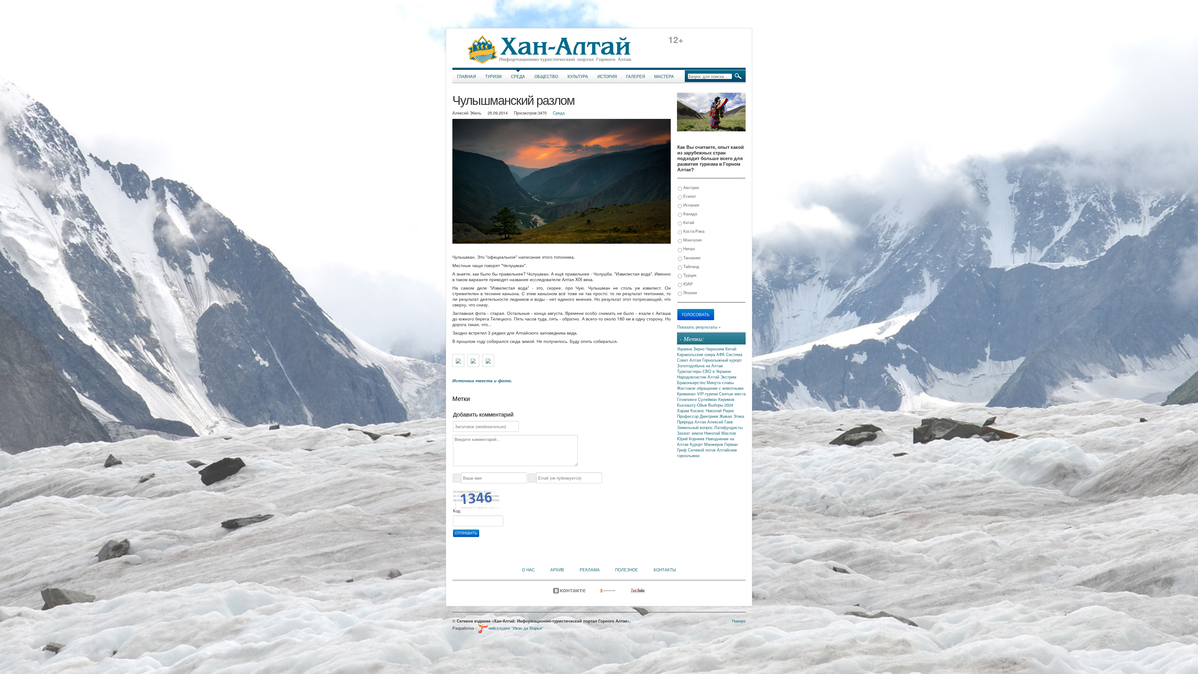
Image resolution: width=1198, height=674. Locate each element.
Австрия (690, 187)
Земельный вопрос (695, 427)
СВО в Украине (717, 371)
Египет (689, 196)
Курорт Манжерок (707, 444)
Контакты (665, 570)
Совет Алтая (689, 360)
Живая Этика (731, 416)
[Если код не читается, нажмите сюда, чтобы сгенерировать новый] (476, 498)
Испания (690, 205)
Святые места (732, 394)
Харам (683, 410)
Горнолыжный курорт (722, 360)
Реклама (590, 570)
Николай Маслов (720, 433)
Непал (688, 249)
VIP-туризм (708, 394)
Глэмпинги (687, 399)
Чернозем (715, 349)
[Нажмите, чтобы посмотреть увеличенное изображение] (458, 360)
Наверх (739, 621)
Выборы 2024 (720, 405)
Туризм (493, 76)
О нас (528, 570)
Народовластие (692, 377)
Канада (689, 214)
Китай (688, 222)
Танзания (691, 258)
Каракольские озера (696, 354)
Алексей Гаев (720, 422)
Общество (546, 76)
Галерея (635, 76)
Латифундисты (728, 427)
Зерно (699, 349)
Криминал (687, 394)
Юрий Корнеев (691, 439)
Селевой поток (702, 450)
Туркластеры (690, 371)
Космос (698, 410)
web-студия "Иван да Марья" (516, 628)
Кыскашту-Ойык (692, 405)
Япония (689, 292)
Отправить (466, 533)
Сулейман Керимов (716, 399)
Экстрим (728, 377)
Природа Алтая (692, 422)
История (607, 76)
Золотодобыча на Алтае (700, 366)
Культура (577, 76)
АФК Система (729, 354)
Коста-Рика (693, 231)
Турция (689, 275)
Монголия (692, 240)
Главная (466, 76)
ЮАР (687, 284)
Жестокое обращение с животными (710, 388)
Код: (457, 511)
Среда (518, 76)
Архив (557, 570)
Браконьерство (692, 382)
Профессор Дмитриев (698, 416)
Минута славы (720, 382)
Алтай (714, 377)
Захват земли (690, 433)
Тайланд (690, 266)
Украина (685, 349)
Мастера (664, 76)
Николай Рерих (720, 410)
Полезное (626, 570)
